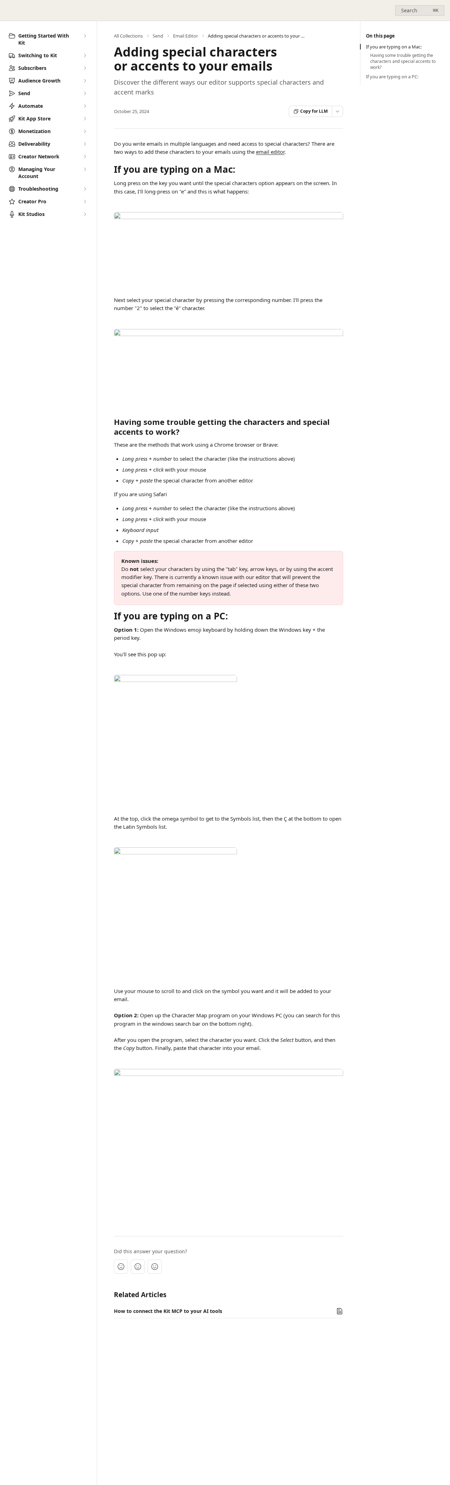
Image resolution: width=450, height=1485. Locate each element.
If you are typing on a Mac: (394, 47)
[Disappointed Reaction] (121, 1267)
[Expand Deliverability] (85, 144)
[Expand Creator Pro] (85, 201)
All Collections (128, 36)
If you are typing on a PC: (392, 76)
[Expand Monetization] (85, 131)
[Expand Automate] (85, 106)
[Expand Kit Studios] (85, 214)
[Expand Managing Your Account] (85, 169)
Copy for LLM (314, 111)
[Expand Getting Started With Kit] (85, 36)
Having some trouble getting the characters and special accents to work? (403, 61)
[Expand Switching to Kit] (85, 55)
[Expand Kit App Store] (85, 119)
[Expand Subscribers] (85, 68)
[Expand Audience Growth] (85, 81)
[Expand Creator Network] (85, 157)
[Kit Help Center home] (7, 10)
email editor (270, 151)
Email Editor (185, 36)
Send (158, 36)
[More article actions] (337, 111)
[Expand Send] (85, 93)
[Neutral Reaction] (138, 1267)
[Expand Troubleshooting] (85, 189)
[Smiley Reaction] (155, 1267)
